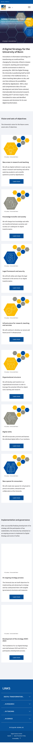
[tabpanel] (16, 27)
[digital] (3, 7)
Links (6, 688)
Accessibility (15, 738)
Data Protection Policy (20, 736)
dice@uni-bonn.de (16, 727)
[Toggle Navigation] (29, 7)
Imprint (9, 736)
